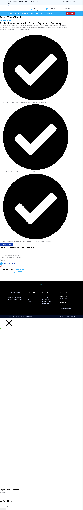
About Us (49, 13)
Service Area (25, 13)
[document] (41, 414)
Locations (17, 13)
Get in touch (70, 13)
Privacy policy (61, 316)
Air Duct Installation (46, 299)
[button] (9, 323)
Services (10, 13)
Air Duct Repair (45, 297)
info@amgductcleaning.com (40, 10)
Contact (42, 13)
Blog (32, 13)
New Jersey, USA (63, 296)
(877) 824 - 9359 (53, 10)
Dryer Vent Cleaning (46, 301)
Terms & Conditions (71, 316)
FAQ (37, 13)
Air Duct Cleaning (46, 295)
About (29, 295)
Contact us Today (6, 244)
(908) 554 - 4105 (64, 306)
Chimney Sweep (45, 303)
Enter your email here (4, 506)
